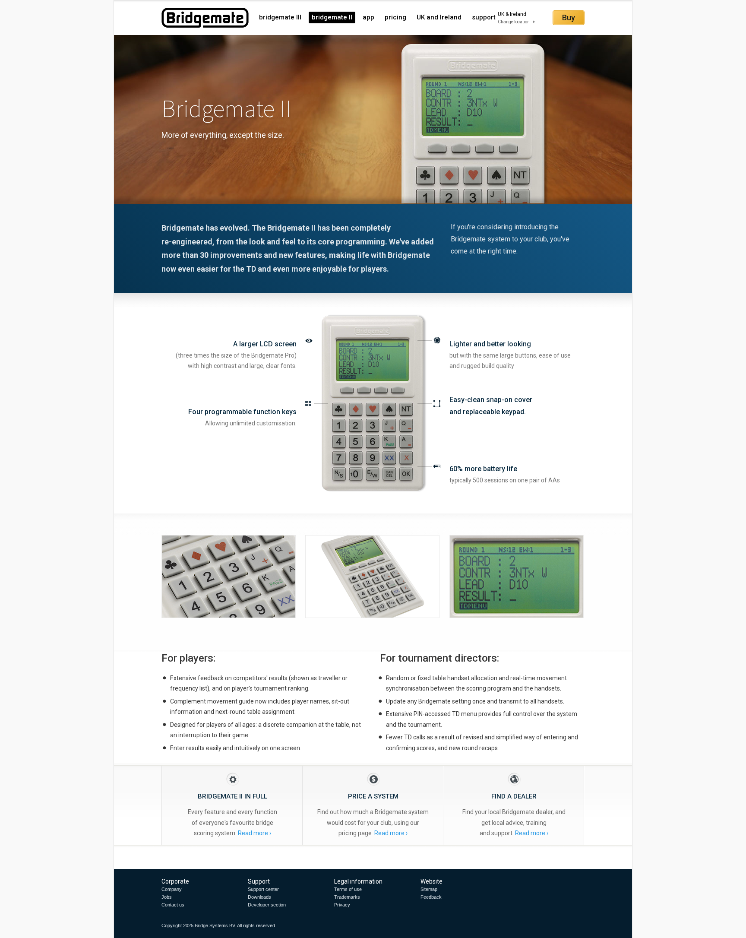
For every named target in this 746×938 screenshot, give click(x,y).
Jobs (166, 897)
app (368, 17)
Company (171, 889)
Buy (568, 17)
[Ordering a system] (373, 833)
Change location (514, 21)
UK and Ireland (439, 17)
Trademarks (347, 897)
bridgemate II (332, 17)
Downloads (259, 897)
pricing (395, 17)
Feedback (431, 897)
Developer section (267, 904)
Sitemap (428, 889)
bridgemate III (280, 17)
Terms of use (348, 889)
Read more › (254, 833)
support (484, 17)
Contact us (172, 904)
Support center (263, 889)
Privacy (342, 904)
